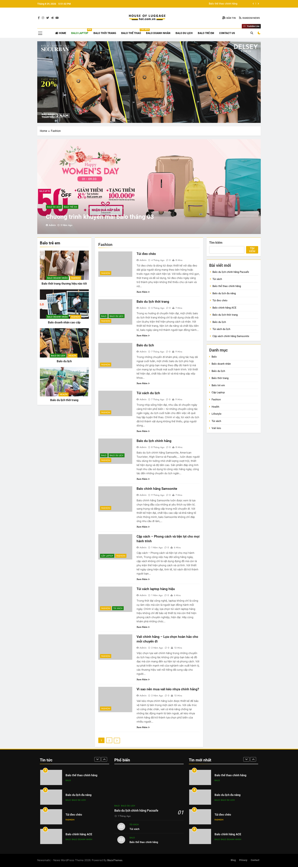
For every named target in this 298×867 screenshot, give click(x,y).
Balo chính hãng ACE (224, 307)
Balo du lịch (184, 33)
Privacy (243, 860)
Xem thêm (142, 292)
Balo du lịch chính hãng (154, 441)
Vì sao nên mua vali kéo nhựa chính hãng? (168, 689)
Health (72, 355)
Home (62, 33)
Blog (233, 860)
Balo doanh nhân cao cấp (64, 322)
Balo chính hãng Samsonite (157, 489)
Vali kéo (216, 428)
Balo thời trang (104, 33)
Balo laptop (81, 32)
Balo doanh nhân (158, 33)
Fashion (75, 278)
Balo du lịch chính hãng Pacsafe (230, 272)
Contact (255, 860)
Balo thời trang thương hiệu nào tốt (64, 283)
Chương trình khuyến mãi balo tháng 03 (100, 216)
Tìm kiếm (215, 242)
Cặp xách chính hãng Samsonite (230, 336)
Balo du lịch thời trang (64, 400)
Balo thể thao (132, 32)
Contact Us (227, 33)
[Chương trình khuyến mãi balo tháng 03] (149, 186)
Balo (103, 316)
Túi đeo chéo (146, 254)
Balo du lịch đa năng (225, 3)
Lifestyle (216, 413)
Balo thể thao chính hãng (226, 286)
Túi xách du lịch (148, 393)
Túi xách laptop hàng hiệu (156, 589)
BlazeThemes (114, 860)
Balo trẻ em (206, 33)
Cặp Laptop (107, 555)
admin (52, 225)
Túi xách (117, 608)
